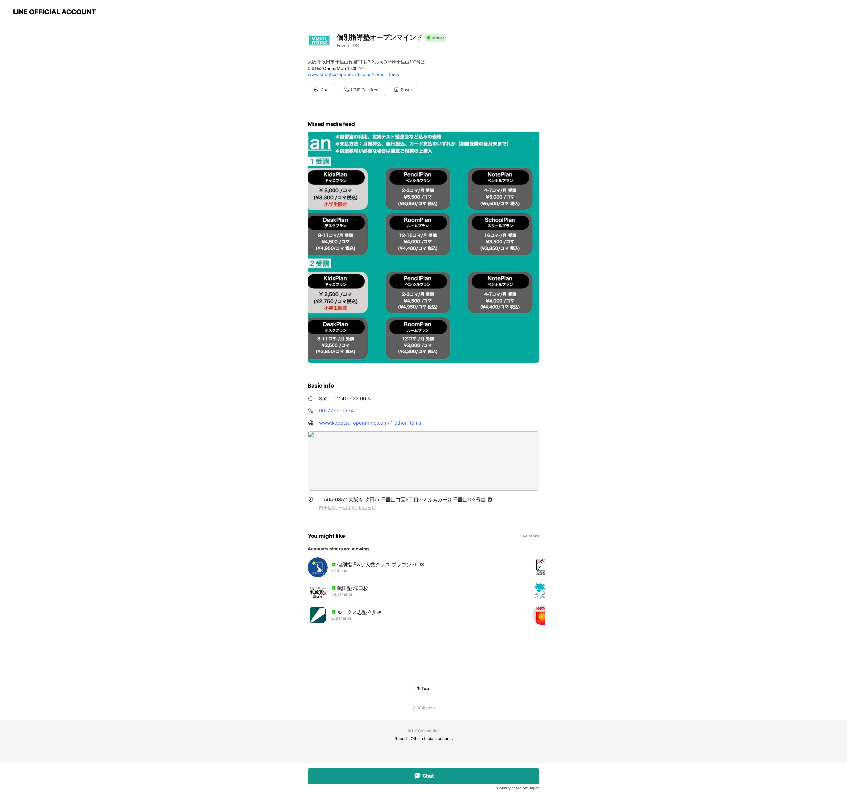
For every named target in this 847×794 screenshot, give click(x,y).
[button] (402, 89)
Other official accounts (432, 738)
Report (401, 738)
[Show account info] (435, 38)
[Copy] (490, 499)
